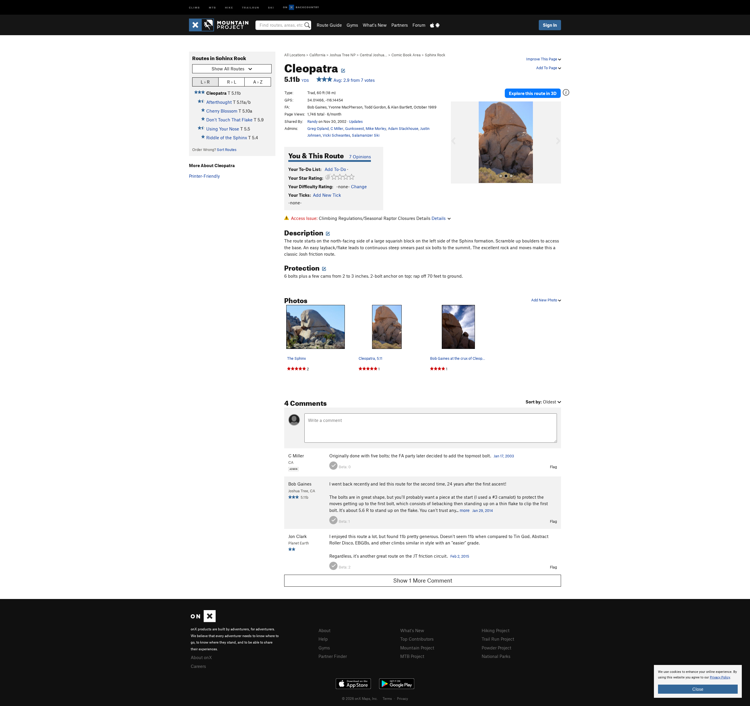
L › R (205, 81)
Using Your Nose (222, 128)
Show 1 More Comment (422, 580)
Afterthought (219, 102)
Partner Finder (332, 656)
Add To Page (547, 67)
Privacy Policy (720, 677)
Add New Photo (544, 300)
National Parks (496, 656)
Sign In (550, 25)
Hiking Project (495, 630)
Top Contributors (417, 638)
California (317, 54)
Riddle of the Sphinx (226, 137)
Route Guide (329, 25)
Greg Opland (318, 128)
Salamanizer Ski (365, 135)
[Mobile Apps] (434, 25)
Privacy (402, 698)
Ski (271, 7)
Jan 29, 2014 (482, 510)
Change (359, 186)
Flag (553, 466)
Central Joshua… (373, 54)
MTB (212, 7)
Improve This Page (542, 59)
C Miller (336, 128)
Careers (198, 666)
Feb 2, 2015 (459, 556)
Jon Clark (297, 536)
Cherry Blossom (221, 110)
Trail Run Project (498, 638)
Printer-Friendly (204, 176)
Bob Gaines (299, 483)
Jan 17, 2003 (504, 456)
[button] (457, 142)
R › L (231, 81)
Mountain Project (417, 647)
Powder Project (496, 647)
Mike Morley (376, 128)
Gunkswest (354, 128)
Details (439, 218)
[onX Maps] (203, 620)
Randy (312, 121)
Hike (229, 7)
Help (323, 638)
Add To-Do (335, 169)
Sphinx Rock (435, 54)
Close (697, 689)
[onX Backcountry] (301, 7)
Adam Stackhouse (403, 128)
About (324, 630)
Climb (194, 7)
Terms (387, 698)
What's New (375, 25)
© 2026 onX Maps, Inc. (360, 698)
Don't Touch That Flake (229, 119)
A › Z (257, 81)
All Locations (294, 54)
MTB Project (412, 656)
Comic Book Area (406, 54)
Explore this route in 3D (533, 93)
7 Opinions (360, 156)
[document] (698, 681)
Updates (356, 121)
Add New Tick (327, 195)
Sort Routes (226, 149)
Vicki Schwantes (336, 135)
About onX (201, 657)
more (465, 510)
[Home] (221, 24)
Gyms (352, 25)
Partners (399, 25)
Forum (418, 25)
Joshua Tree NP (343, 54)
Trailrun (250, 7)
